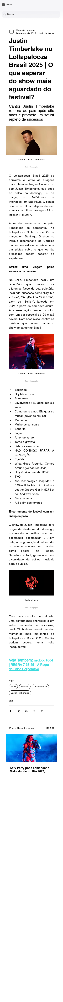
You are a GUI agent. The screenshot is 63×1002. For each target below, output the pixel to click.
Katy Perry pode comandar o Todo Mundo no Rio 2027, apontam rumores (29, 769)
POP (13, 686)
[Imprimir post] (42, 710)
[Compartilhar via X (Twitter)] (18, 710)
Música (24, 686)
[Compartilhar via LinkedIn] (26, 710)
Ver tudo (50, 727)
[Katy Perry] (31, 748)
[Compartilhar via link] (34, 710)
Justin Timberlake (20, 693)
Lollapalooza (40, 686)
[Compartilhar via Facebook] (10, 710)
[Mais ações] (52, 32)
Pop (11, 700)
